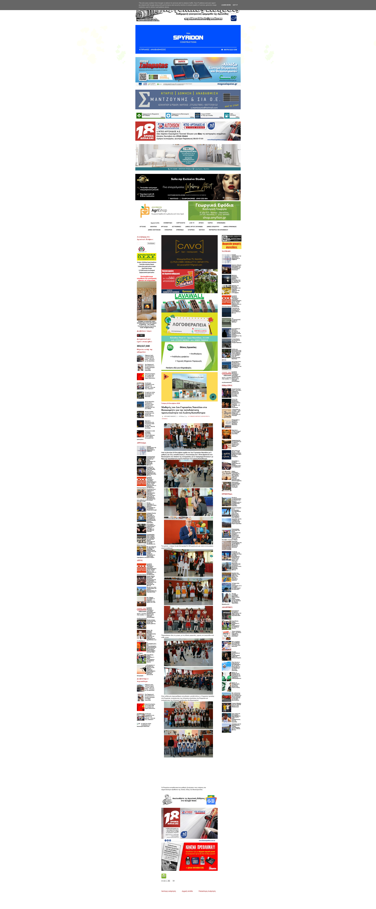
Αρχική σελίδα (187, 891)
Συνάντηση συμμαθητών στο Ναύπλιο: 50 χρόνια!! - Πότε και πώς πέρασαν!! (150, 386)
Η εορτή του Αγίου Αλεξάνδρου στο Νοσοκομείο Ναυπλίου (150, 394)
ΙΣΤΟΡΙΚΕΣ (191, 230)
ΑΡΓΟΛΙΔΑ (164, 226)
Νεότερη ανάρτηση (168, 891)
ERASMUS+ (165, 418)
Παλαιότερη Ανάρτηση (207, 891)
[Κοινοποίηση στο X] (167, 881)
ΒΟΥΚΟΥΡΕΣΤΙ (205, 416)
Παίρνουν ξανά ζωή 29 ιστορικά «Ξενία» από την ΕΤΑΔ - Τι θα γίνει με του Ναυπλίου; (150, 358)
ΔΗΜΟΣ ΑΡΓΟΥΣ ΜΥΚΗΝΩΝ (193, 226)
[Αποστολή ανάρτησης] (173, 880)
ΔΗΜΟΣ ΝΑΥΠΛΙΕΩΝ (154, 230)
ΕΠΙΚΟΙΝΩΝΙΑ (221, 223)
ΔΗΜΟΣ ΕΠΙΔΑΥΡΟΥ (213, 226)
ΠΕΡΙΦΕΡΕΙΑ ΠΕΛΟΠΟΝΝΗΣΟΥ (218, 230)
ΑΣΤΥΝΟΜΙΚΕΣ (176, 226)
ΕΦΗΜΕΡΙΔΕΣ (168, 223)
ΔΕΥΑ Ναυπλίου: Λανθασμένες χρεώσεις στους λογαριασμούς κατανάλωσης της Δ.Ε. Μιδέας (150, 405)
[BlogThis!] (164, 881)
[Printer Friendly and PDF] (163, 878)
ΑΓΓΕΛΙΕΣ (143, 226)
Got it (235, 5)
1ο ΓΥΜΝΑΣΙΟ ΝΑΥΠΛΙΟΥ (194, 416)
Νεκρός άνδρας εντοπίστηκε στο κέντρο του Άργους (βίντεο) (149, 414)
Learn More (226, 5)
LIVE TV (191, 223)
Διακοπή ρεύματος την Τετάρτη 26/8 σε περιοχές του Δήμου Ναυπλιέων (150, 376)
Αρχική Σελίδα (155, 223)
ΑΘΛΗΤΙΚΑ (153, 226)
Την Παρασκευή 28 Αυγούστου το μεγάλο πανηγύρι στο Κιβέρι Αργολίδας (150, 367)
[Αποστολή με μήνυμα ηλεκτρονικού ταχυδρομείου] (162, 881)
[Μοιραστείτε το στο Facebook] (169, 881)
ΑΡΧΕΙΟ (201, 223)
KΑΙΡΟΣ (210, 223)
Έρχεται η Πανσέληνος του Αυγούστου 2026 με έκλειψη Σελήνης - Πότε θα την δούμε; (150, 424)
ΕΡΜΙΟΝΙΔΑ (180, 230)
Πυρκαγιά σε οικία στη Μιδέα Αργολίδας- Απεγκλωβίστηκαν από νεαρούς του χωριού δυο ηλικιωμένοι (146, 435)
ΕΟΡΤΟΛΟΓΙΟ (181, 223)
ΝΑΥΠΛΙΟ (202, 230)
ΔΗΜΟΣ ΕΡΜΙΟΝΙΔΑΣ (230, 226)
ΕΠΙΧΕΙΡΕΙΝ (168, 230)
